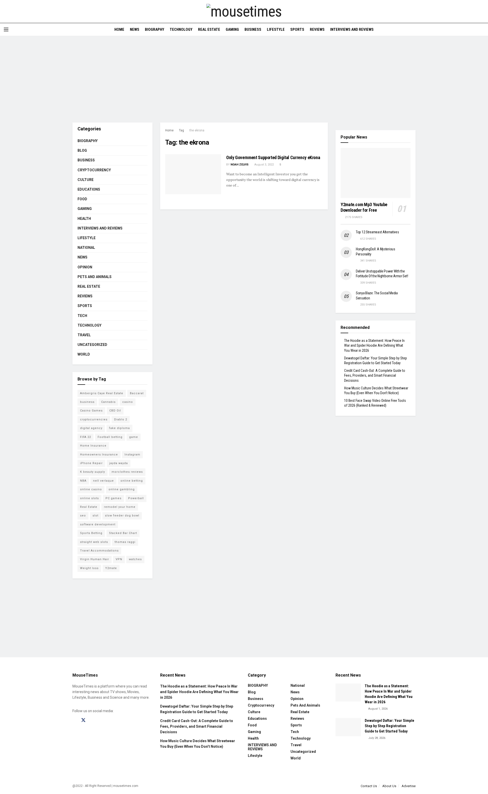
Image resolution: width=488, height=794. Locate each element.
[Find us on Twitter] (83, 720)
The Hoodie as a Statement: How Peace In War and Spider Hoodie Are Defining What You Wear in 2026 (374, 346)
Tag (181, 130)
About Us (389, 786)
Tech (82, 316)
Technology (181, 29)
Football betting (110, 437)
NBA (83, 480)
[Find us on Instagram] (92, 720)
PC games (113, 498)
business (87, 402)
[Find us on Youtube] (101, 720)
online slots (89, 498)
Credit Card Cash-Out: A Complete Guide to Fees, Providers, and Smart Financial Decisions (374, 376)
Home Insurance (93, 445)
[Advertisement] (244, 79)
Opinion (85, 267)
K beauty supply (92, 472)
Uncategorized (92, 345)
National (86, 248)
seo (83, 515)
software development (97, 524)
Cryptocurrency (94, 170)
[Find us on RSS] (110, 720)
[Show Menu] (6, 29)
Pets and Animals (95, 277)
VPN (119, 559)
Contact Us (369, 786)
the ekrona (196, 130)
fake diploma (119, 428)
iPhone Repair (91, 463)
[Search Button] (482, 29)
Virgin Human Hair (94, 559)
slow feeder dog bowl (122, 515)
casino (127, 402)
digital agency (91, 428)
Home (119, 29)
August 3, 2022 (264, 164)
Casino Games (91, 410)
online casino (91, 489)
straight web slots (94, 542)
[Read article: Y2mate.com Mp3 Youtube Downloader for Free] (375, 173)
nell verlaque (103, 480)
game (133, 437)
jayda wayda (118, 463)
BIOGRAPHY (154, 29)
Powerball (136, 498)
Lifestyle (276, 29)
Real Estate (209, 29)
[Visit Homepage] (243, 11)
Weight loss (89, 568)
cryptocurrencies (94, 419)
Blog (82, 150)
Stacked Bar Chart (123, 533)
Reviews (317, 29)
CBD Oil (115, 410)
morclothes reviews (127, 472)
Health (84, 219)
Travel (84, 335)
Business (253, 29)
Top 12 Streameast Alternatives (377, 232)
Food (82, 199)
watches (135, 559)
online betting (131, 480)
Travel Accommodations (99, 550)
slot (95, 515)
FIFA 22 (85, 437)
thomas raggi (125, 542)
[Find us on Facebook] (74, 720)
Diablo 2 (120, 419)
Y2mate (111, 568)
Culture (86, 180)
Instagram (132, 454)
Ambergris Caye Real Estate (101, 393)
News (134, 29)
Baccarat (137, 393)
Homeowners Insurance (99, 454)
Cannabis (108, 402)
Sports (297, 29)
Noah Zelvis (240, 164)
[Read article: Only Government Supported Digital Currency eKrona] (193, 174)
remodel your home (119, 507)
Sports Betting (91, 533)
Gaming (232, 29)
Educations (89, 189)
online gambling (122, 489)
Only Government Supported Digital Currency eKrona (273, 157)
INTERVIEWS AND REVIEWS (352, 29)
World (84, 354)
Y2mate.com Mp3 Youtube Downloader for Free (364, 207)
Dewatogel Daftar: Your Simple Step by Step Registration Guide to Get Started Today (389, 726)
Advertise (409, 786)
